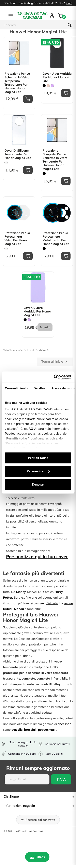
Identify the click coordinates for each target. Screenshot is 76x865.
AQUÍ (32, 428)
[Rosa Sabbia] (48, 85)
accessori (65, 724)
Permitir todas (38, 458)
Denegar (38, 484)
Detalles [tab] (39, 388)
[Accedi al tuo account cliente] (52, 15)
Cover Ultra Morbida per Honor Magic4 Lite (57, 77)
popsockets (46, 729)
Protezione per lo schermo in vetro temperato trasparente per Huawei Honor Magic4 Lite (17, 83)
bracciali (30, 729)
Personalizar (36, 471)
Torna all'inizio (55, 361)
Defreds (52, 603)
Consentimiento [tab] (16, 388)
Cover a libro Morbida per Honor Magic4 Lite (37, 311)
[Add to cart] (28, 99)
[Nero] (44, 85)
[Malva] (52, 85)
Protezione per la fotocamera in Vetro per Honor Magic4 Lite (17, 238)
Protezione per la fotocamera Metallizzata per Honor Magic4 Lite (56, 238)
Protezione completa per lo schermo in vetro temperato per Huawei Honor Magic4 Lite (55, 160)
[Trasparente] (6, 162)
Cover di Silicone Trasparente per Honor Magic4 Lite (17, 154)
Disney (21, 592)
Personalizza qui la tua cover (37, 556)
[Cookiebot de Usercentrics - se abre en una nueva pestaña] (54, 377)
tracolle (17, 729)
